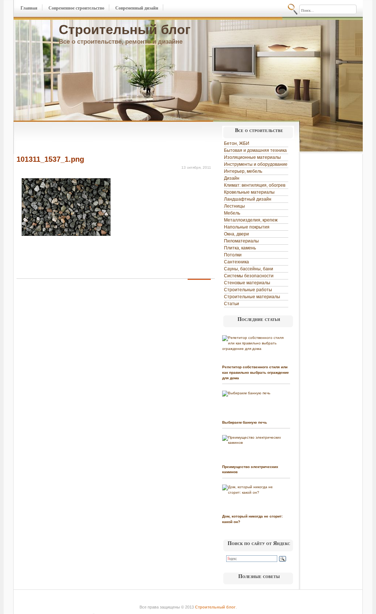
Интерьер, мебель (243, 171)
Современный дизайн (136, 8)
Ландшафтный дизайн (247, 199)
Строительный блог (125, 29)
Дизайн (231, 178)
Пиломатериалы (241, 241)
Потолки (233, 254)
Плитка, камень (240, 248)
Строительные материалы (252, 296)
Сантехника (236, 261)
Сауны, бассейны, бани (248, 268)
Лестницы (234, 206)
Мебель (232, 213)
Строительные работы (248, 289)
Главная (29, 8)
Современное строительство (76, 8)
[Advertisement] (102, 139)
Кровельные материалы (249, 192)
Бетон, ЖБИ (236, 143)
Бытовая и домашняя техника (255, 150)
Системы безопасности (249, 275)
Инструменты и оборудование (256, 164)
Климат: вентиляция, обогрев (254, 185)
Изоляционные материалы (252, 157)
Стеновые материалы (247, 282)
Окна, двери (236, 234)
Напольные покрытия (247, 227)
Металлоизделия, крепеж (251, 220)
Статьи (231, 303)
